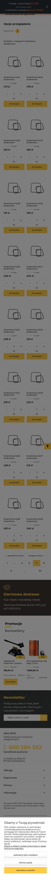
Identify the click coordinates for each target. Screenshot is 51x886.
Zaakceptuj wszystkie (25, 870)
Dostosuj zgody (25, 863)
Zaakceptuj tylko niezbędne (25, 855)
